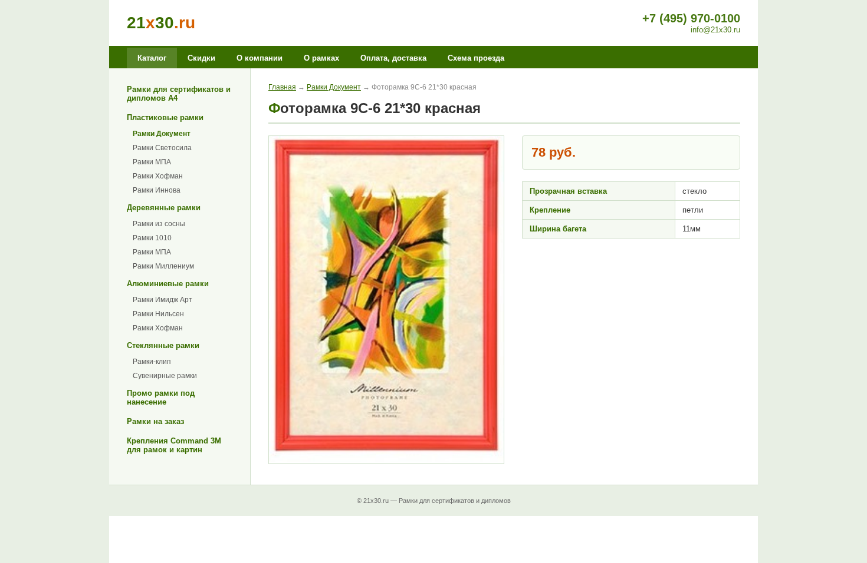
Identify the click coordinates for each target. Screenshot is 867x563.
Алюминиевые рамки (168, 283)
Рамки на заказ (155, 421)
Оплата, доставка (393, 58)
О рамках (321, 58)
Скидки (201, 58)
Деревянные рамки (164, 207)
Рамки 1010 (152, 238)
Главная (282, 87)
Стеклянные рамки (163, 345)
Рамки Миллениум (163, 266)
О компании (260, 58)
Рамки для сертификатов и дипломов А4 (179, 93)
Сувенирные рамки (165, 376)
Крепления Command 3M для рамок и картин (174, 445)
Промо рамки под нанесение (161, 397)
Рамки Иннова (156, 190)
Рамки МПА (152, 162)
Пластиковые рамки (165, 117)
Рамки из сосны (159, 224)
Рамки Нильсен (158, 314)
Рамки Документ (162, 134)
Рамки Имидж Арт (162, 300)
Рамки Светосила (162, 148)
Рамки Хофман (158, 176)
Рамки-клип (152, 361)
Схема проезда (476, 58)
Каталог (151, 58)
